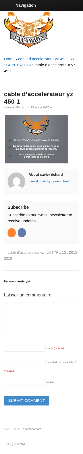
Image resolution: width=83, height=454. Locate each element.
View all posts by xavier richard (50, 181)
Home (9, 59)
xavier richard (17, 107)
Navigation (25, 5)
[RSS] (12, 233)
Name (55, 348)
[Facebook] (22, 233)
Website (51, 382)
